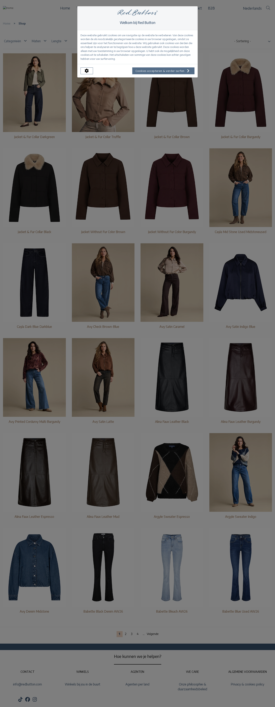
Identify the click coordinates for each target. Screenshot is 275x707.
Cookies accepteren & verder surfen (160, 70)
